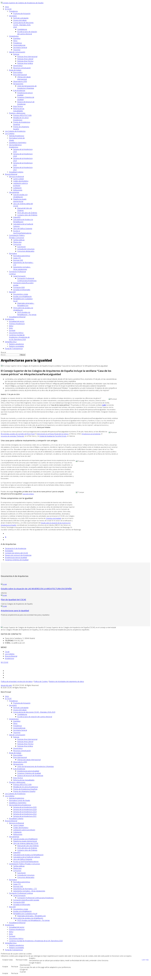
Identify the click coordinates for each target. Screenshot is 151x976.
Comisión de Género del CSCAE (16, 553)
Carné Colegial (18, 179)
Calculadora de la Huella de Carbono (26, 857)
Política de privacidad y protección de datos (16, 681)
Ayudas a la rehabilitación (22, 296)
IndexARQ (17, 217)
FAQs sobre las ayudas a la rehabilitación (28, 918)
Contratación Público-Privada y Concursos (17, 236)
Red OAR (12, 292)
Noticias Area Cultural (25, 59)
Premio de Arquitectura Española (25, 789)
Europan (12, 330)
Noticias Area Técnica (25, 61)
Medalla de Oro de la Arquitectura (20, 118)
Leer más (145, 960)
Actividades (9, 551)
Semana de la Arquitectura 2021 (25, 816)
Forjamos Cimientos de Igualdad (16, 560)
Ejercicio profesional (16, 176)
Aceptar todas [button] (7, 960)
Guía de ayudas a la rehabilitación (20, 195)
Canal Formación (19, 276)
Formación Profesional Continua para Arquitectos (26, 279)
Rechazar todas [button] (21, 960)
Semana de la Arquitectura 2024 (25, 809)
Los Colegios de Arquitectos (15, 131)
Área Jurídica (17, 72)
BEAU (11, 326)
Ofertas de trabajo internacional (24, 78)
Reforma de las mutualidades (18, 109)
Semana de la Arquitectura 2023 (25, 812)
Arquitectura (9, 319)
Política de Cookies (41, 681)
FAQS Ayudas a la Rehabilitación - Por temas (26, 313)
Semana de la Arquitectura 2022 (25, 814)
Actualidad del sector (16, 321)
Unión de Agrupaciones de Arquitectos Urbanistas (27, 87)
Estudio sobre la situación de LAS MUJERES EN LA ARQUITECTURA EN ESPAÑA (36, 588)
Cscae (7, 651)
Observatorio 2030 (20, 81)
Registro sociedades (16, 346)
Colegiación (17, 188)
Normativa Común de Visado (19, 800)
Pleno (15, 41)
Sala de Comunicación (17, 52)
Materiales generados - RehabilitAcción (25, 304)
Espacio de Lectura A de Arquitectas (18, 555)
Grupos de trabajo (20, 20)
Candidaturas (22, 29)
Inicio (7, 7)
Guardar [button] (23, 972)
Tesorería (16, 50)
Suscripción (21, 246)
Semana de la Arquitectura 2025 (25, 807)
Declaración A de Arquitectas (15, 548)
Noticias (16, 54)
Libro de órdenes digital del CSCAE (25, 843)
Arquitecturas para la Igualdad (16, 557)
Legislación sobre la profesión (24, 830)
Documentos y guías (20, 294)
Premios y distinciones (17, 113)
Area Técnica (18, 106)
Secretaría (13, 16)
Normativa (13, 253)
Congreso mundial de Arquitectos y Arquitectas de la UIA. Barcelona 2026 (19, 337)
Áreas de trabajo (15, 70)
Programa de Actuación (21, 13)
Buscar (3, 352)
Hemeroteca (17, 65)
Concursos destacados (25, 251)
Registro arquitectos (16, 344)
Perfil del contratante (20, 18)
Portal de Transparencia (14, 348)
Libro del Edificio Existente (22, 228)
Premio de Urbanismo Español (24, 791)
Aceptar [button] (5, 966)
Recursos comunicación (22, 68)
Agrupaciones (18, 84)
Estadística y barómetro (17, 142)
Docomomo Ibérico (16, 333)
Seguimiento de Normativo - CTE (25, 889)
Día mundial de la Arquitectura (15, 146)
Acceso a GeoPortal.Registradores (22, 232)
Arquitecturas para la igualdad (28, 771)
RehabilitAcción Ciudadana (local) (25, 913)
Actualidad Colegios (16, 172)
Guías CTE (17, 258)
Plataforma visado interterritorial (19, 200)
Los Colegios (9, 133)
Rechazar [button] (14, 966)
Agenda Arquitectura (16, 136)
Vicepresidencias (19, 45)
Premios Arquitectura (17, 323)
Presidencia (13, 11)
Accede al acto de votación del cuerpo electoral (27, 32)
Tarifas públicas (19, 240)
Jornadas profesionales (21, 289)
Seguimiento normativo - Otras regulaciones (22, 268)
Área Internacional (20, 74)
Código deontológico (20, 181)
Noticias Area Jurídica (25, 63)
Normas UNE (18, 260)
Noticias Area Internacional (27, 56)
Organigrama (13, 36)
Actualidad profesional (17, 317)
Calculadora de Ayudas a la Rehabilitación (23, 220)
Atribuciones (17, 190)
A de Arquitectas (19, 90)
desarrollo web (6, 685)
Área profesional (11, 174)
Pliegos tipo (17, 242)
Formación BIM (19, 287)
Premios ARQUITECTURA (22, 115)
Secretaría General (20, 47)
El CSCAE (8, 9)
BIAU (11, 328)
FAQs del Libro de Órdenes (27, 213)
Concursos (17, 244)
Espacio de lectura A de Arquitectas (30, 775)
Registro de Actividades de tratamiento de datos (66, 681)
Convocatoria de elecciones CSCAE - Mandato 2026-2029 (23, 24)
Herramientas (14, 192)
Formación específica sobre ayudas (26, 900)
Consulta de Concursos (25, 249)
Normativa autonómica (21, 256)
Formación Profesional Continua (21, 893)
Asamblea (16, 38)
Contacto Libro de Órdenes (27, 215)
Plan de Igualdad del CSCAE (13, 599)
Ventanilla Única (10, 342)
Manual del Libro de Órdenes (28, 846)
